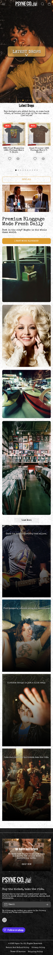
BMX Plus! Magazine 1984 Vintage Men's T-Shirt (13, 150)
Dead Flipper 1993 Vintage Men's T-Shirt (39, 150)
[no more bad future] (26, 855)
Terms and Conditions (22, 912)
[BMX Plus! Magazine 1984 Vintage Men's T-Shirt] (13, 134)
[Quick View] (18, 159)
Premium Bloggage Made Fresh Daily (23, 222)
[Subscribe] (47, 905)
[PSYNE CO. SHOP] (26, 4)
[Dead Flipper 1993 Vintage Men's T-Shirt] (39, 134)
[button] (49, 3)
